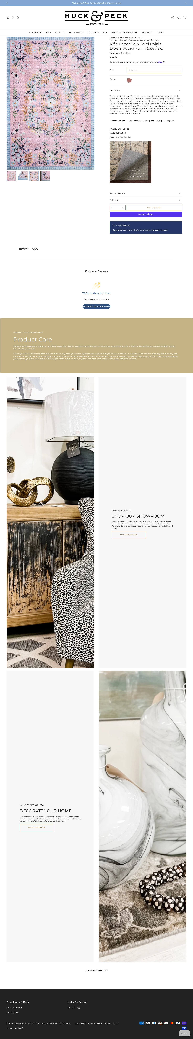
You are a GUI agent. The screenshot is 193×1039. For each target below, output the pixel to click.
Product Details (117, 193)
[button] (179, 17)
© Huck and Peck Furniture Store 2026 (23, 1023)
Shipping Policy (111, 1023)
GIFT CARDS (13, 1012)
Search (45, 1023)
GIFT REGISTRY (14, 1007)
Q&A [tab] (35, 248)
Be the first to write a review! (96, 306)
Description (115, 90)
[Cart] (185, 17)
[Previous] (7, 3)
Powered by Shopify (15, 1028)
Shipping (114, 200)
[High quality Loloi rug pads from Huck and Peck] (130, 183)
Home (112, 38)
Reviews (53, 1023)
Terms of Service (95, 1023)
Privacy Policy (65, 1023)
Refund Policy (80, 1023)
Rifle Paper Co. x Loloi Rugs (129, 38)
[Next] (186, 3)
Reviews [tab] (24, 248)
